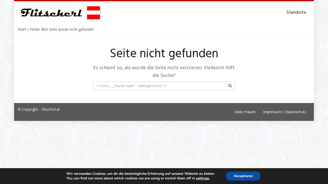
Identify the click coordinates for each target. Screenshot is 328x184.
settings (202, 178)
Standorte (296, 12)
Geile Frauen (245, 111)
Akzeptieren (243, 176)
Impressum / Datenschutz (284, 111)
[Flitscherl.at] (59, 12)
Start (22, 29)
